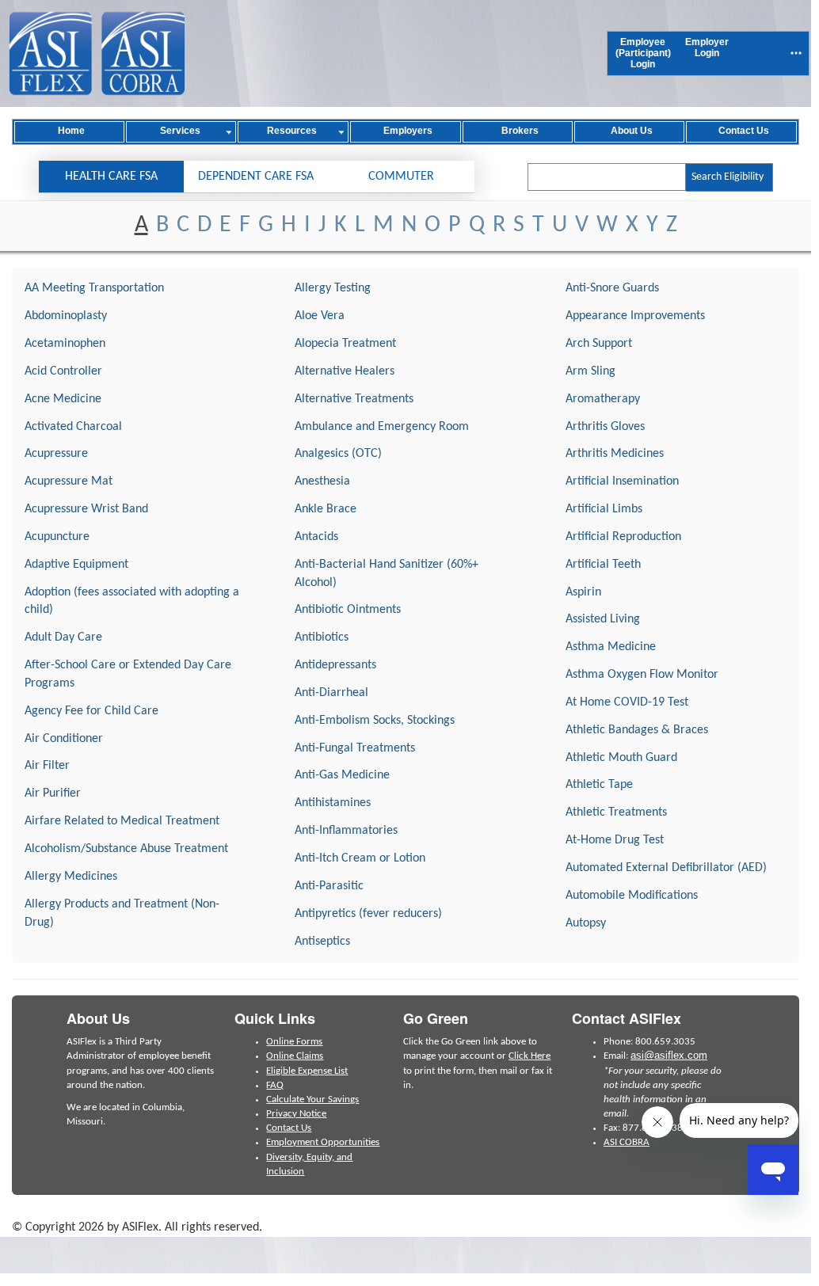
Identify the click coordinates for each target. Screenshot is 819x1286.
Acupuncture (57, 537)
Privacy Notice (296, 1114)
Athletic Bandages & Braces (637, 730)
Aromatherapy (603, 399)
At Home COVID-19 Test (627, 702)
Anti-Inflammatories (346, 830)
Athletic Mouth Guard (621, 757)
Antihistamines (333, 803)
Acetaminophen (65, 343)
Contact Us (288, 1128)
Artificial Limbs (604, 509)
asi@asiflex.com (668, 1055)
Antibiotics (322, 637)
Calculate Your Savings (312, 1099)
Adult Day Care (63, 637)
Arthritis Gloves (605, 426)
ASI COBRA (626, 1142)
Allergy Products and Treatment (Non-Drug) (122, 913)
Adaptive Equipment (76, 564)
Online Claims (294, 1056)
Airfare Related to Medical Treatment (122, 821)
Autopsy (586, 923)
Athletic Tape (599, 784)
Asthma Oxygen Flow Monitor (642, 674)
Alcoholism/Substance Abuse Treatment (126, 849)
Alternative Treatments (354, 399)
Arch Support (599, 343)
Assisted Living (603, 619)
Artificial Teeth (603, 564)
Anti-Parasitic (329, 886)
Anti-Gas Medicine (342, 775)
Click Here (529, 1056)
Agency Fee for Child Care (91, 711)
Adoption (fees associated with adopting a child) (132, 601)
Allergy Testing (333, 288)
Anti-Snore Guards (612, 288)
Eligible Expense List (307, 1071)
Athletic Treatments (616, 812)
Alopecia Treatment (345, 343)
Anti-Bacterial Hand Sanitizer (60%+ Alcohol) (386, 573)
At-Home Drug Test (615, 840)
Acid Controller (63, 371)
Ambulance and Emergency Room (382, 426)
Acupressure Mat (68, 481)
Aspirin (583, 592)
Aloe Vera (320, 316)
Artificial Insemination (622, 481)
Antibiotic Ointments (348, 609)
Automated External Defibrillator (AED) (666, 868)
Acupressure (56, 453)
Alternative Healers (344, 371)
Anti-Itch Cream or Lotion (360, 858)
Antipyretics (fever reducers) (368, 913)
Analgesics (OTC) (338, 453)
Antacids (316, 537)
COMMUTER (401, 176)
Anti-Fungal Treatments (355, 748)
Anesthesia (322, 481)
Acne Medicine (63, 399)
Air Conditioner (64, 738)
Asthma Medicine (611, 647)
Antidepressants (335, 665)
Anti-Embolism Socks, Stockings (375, 720)
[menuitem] (643, 53)
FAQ (275, 1085)
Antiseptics (322, 941)
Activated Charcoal (73, 426)
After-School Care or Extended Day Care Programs (128, 674)
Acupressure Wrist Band (86, 509)
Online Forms (294, 1042)
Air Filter (47, 765)
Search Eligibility (727, 177)
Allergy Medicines (71, 876)
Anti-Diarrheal (331, 693)
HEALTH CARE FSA (111, 176)
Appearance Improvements (635, 316)
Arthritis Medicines (615, 453)
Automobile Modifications (632, 895)
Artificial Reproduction (623, 537)
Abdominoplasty (66, 316)
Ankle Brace (325, 509)
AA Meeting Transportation (94, 288)
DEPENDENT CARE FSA (256, 176)
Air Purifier (53, 793)
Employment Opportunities (322, 1142)
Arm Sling (590, 371)
